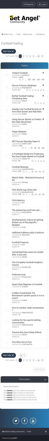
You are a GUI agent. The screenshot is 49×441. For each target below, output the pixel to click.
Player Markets (19, 131)
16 (40, 172)
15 (36, 172)
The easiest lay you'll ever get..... (27, 210)
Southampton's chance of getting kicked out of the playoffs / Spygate (27, 222)
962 (29, 79)
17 (43, 172)
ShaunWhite (26, 212)
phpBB (14, 438)
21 (36, 194)
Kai (23, 203)
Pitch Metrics (18, 200)
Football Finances (20, 242)
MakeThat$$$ (27, 313)
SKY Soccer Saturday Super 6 (26, 141)
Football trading (12, 43)
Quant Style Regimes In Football (27, 284)
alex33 (24, 257)
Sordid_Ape (26, 267)
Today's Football (19, 73)
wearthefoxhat (28, 169)
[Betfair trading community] (24, 20)
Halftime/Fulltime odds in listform (28, 232)
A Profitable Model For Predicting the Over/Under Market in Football (28, 155)
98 (35, 148)
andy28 (25, 287)
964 (38, 79)
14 (32, 172)
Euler (24, 227)
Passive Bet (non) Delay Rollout (26, 332)
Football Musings (20, 167)
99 (39, 148)
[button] (16, 56)
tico (23, 245)
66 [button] (38, 56)
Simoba (25, 182)
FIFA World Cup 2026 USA (24, 190)
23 (43, 194)
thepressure (26, 277)
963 (34, 79)
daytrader (26, 235)
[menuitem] (42, 4)
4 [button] (30, 56)
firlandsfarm (27, 88)
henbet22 (25, 75)
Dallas (24, 114)
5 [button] (33, 56)
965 (43, 79)
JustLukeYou (27, 344)
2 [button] (23, 56)
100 (43, 148)
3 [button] (26, 56)
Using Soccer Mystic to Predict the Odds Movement (26, 120)
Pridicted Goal (19, 274)
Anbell (24, 300)
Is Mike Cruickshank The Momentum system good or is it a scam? (28, 295)
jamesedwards (27, 192)
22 (40, 194)
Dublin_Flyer (26, 144)
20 (32, 194)
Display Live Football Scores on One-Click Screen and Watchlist (26, 110)
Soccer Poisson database (24, 85)
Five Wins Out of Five (22, 342)
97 (31, 148)
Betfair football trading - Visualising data (23, 97)
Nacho (24, 335)
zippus (24, 101)
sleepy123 (26, 159)
